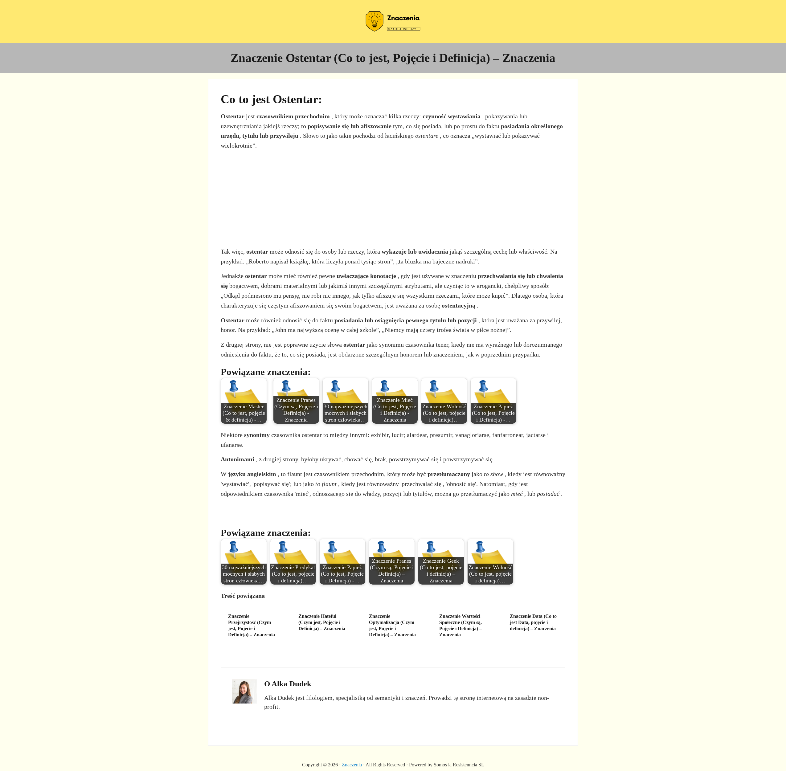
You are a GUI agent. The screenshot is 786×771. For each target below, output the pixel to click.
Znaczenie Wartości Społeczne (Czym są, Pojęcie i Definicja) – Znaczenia (460, 625)
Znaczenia (352, 764)
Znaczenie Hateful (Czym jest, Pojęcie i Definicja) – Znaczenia (321, 622)
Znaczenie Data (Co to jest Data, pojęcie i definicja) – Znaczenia (533, 622)
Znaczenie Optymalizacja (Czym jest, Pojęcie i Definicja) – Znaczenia (392, 625)
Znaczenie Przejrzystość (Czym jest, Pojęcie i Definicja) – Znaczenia (251, 625)
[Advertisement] (393, 199)
